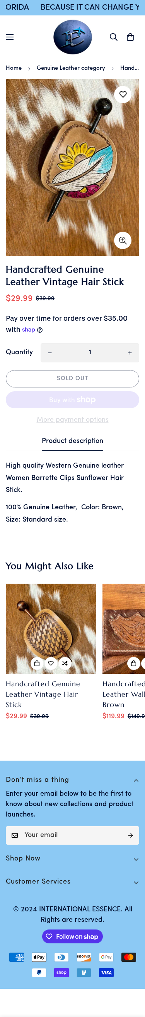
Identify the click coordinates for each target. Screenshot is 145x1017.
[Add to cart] (37, 663)
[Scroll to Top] (131, 976)
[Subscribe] (130, 835)
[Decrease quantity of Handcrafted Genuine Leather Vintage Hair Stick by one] (50, 352)
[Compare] (65, 663)
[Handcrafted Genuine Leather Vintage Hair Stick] (51, 629)
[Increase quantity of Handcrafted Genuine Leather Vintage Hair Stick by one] (130, 352)
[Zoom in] (122, 240)
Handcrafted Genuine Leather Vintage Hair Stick (43, 694)
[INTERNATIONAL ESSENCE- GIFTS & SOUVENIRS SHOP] (72, 37)
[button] (130, 37)
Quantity (19, 352)
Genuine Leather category (71, 68)
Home (14, 68)
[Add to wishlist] (122, 94)
